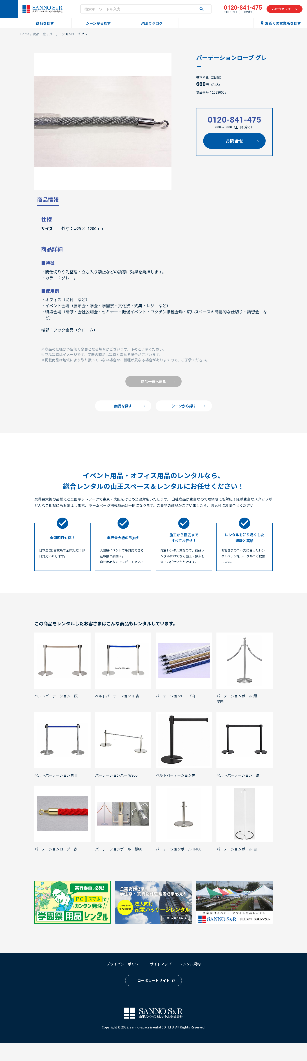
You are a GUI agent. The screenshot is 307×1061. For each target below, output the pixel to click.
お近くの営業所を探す (280, 23)
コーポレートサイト (153, 980)
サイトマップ (160, 964)
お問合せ (234, 140)
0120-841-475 (234, 120)
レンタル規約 (190, 964)
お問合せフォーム (284, 9)
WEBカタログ (152, 23)
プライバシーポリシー (124, 964)
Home (24, 34)
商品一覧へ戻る (153, 381)
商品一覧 (39, 34)
